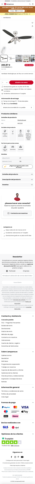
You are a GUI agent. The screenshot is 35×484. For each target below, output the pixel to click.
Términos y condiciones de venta (12, 391)
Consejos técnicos (16, 379)
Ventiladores (7, 17)
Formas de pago (8, 402)
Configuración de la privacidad (14, 460)
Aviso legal (4, 397)
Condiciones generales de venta (11, 463)
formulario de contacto (19, 299)
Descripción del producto (11, 179)
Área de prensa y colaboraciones (12, 376)
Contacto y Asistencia (11, 316)
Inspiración (5, 379)
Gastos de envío (6, 331)
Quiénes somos (6, 355)
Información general (10, 387)
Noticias (4, 382)
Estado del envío (6, 326)
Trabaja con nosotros (8, 367)
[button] (4, 58)
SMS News (4, 361)
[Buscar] (30, 4)
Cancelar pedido (7, 320)
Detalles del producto (10, 174)
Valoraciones (5, 340)
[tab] (17, 331)
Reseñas (5, 185)
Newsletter (5, 358)
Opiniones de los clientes (9, 373)
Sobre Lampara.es (9, 351)
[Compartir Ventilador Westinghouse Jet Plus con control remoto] (32, 26)
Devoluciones (5, 329)
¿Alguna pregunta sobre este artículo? (18, 166)
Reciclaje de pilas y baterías (18, 465)
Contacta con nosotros (9, 337)
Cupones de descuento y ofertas (12, 370)
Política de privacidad (8, 394)
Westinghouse (22, 120)
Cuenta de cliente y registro (10, 343)
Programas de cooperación (10, 364)
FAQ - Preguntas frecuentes (10, 323)
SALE (16, 11)
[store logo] (10, 4)
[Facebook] (12, 457)
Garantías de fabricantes (9, 346)
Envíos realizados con (10, 423)
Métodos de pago (7, 334)
